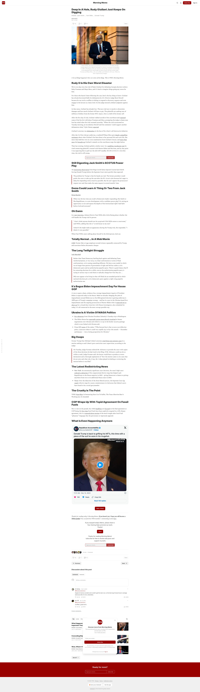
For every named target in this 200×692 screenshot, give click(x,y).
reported (96, 127)
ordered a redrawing (81, 373)
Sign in (195, 3)
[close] (115, 620)
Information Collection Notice (99, 647)
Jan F (76, 600)
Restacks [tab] (82, 574)
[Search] (177, 2)
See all (75, 657)
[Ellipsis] (127, 589)
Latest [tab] (77, 619)
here (115, 519)
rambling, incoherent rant (116, 146)
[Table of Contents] (2, 346)
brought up (81, 142)
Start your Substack (96, 685)
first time (85, 411)
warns (83, 327)
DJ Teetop (77, 589)
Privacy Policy (112, 647)
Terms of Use (108, 645)
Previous (77, 563)
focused (107, 409)
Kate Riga (79, 394)
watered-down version (92, 413)
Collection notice (108, 681)
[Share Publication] (180, 2)
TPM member (76, 519)
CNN (73, 243)
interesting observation (81, 170)
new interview (79, 215)
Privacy (97, 681)
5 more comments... (77, 611)
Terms (101, 681)
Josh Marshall (76, 254)
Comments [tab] (75, 574)
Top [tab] (73, 619)
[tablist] (78, 574)
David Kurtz (74, 18)
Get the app (108, 685)
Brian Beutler (76, 195)
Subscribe (187, 3)
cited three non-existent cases (112, 341)
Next (123, 563)
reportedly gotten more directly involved (102, 319)
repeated (123, 118)
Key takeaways (79, 316)
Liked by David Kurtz (81, 590)
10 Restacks (90, 552)
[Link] (69, 83)
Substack (92, 688)
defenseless (90, 131)
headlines (99, 409)
